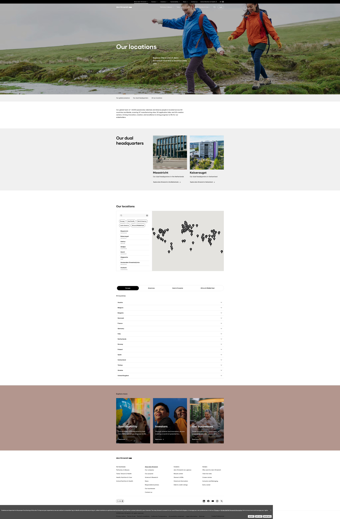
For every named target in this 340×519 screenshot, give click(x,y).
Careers (204, 467)
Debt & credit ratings (181, 485)
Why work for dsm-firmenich (211, 470)
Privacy (216, 510)
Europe (122, 221)
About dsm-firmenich (151, 467)
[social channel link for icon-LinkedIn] (204, 501)
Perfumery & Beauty (122, 470)
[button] (214, 7)
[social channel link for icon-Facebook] (208, 501)
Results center (178, 474)
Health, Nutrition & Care (124, 477)
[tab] (128, 288)
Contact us (148, 492)
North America (142, 221)
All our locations (157, 98)
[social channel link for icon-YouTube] (213, 501)
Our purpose (149, 474)
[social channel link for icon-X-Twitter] (221, 501)
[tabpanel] (170, 334)
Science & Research (151, 477)
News (146, 481)
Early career (206, 485)
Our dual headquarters (140, 98)
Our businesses (120, 467)
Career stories (207, 477)
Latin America (124, 225)
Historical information (181, 481)
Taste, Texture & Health (123, 474)
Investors (176, 467)
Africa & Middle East (138, 225)
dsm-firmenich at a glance (182, 470)
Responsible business (152, 485)
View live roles (207, 474)
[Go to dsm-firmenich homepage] (124, 7)
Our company (149, 470)
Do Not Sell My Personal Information (231, 510)
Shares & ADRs (178, 477)
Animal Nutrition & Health (124, 481)
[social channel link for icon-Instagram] (217, 501)
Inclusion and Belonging (210, 481)
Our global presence (123, 98)
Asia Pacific (131, 221)
